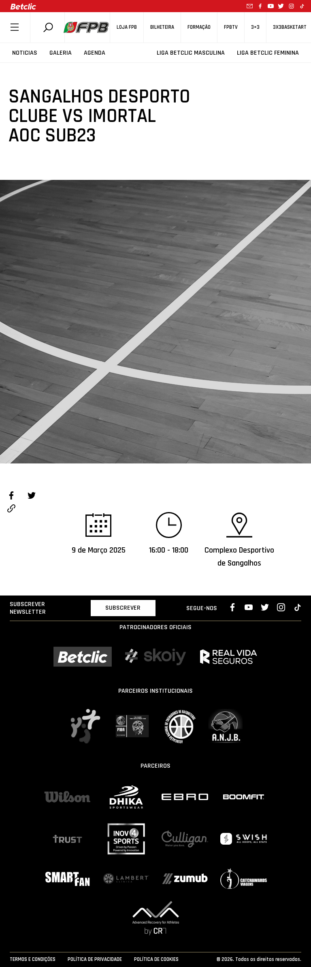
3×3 (255, 27)
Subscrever (123, 608)
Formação (199, 27)
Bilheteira (162, 27)
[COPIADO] (11, 509)
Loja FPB (127, 27)
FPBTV (231, 27)
